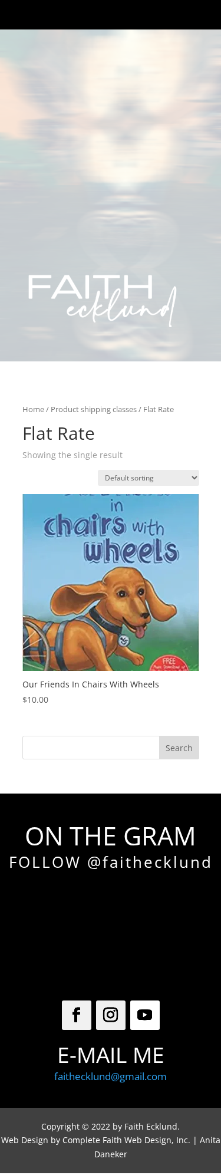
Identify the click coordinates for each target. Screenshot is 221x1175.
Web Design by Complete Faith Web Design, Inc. (95, 1140)
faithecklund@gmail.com (110, 1076)
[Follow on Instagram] (111, 1015)
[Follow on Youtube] (145, 1015)
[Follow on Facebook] (76, 1015)
